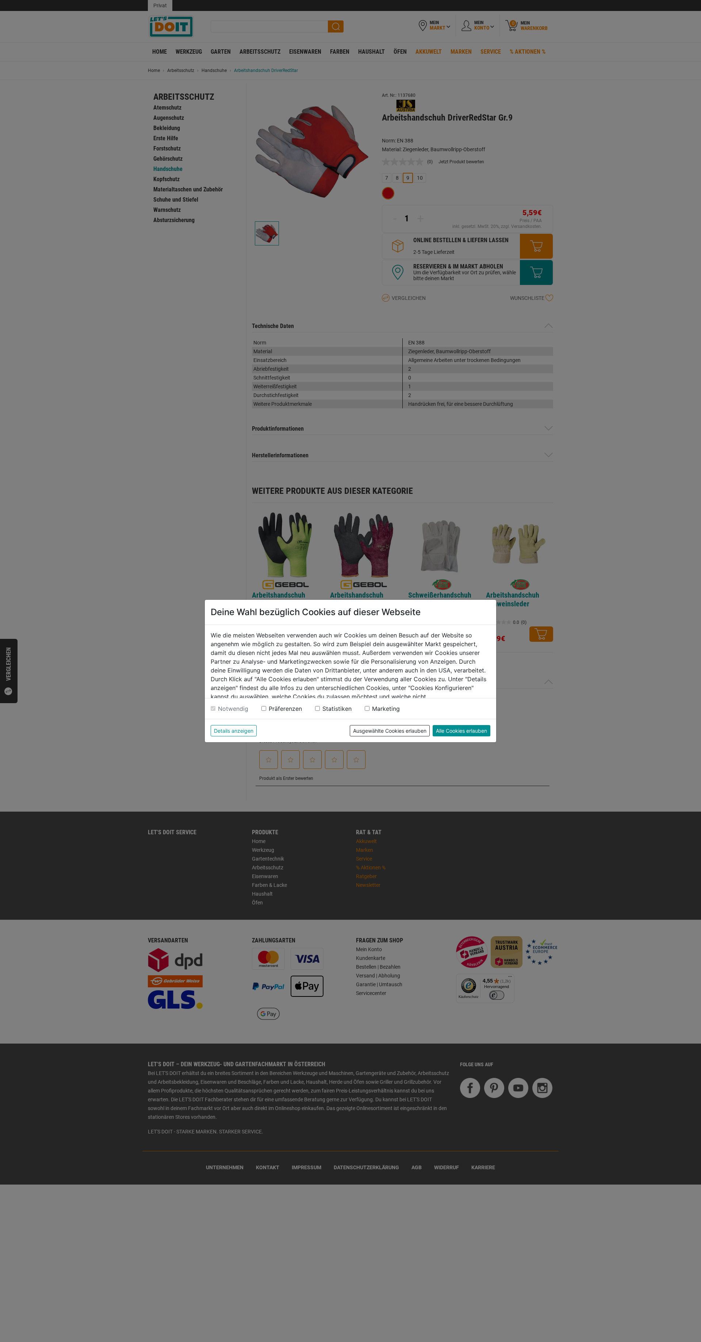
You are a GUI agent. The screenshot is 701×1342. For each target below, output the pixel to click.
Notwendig (233, 708)
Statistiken (337, 708)
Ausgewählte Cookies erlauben (389, 731)
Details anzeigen (233, 731)
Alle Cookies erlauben (461, 731)
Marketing (386, 708)
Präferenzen (285, 708)
